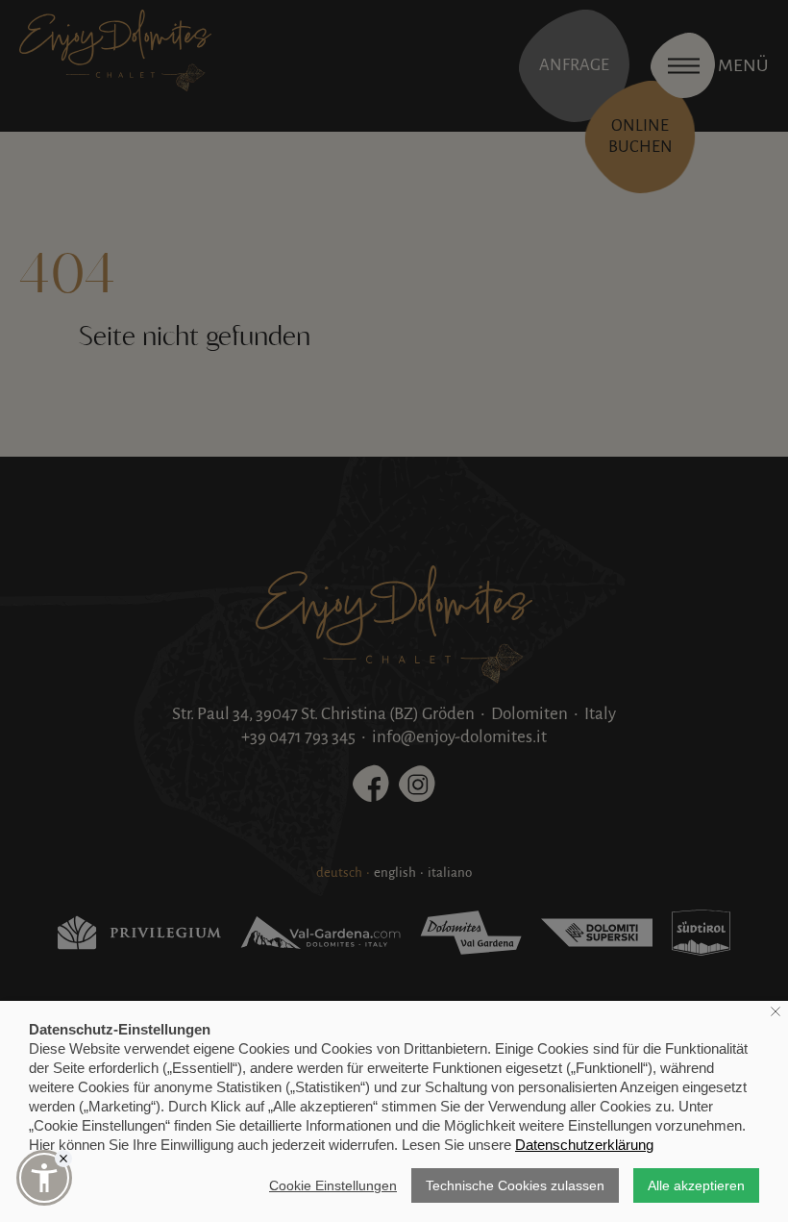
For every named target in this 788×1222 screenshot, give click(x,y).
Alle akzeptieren (696, 1185)
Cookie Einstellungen (333, 1185)
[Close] (63, 1158)
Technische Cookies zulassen (515, 1185)
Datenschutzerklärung (584, 1144)
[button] (44, 1178)
